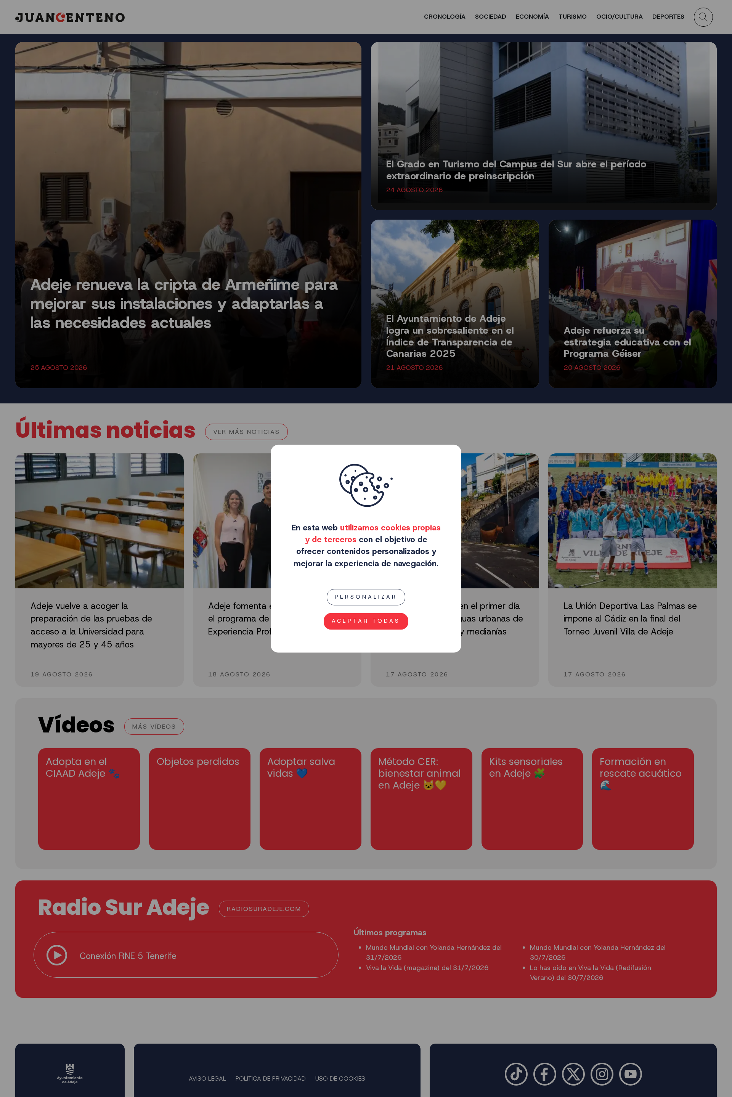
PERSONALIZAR (366, 597)
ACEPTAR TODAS (366, 621)
